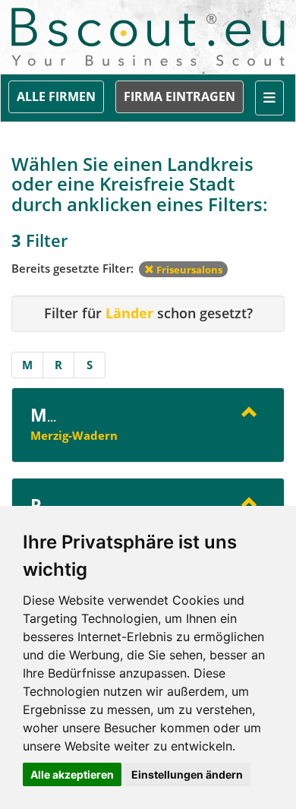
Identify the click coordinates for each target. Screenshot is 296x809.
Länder (129, 313)
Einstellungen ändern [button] (187, 774)
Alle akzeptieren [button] (72, 774)
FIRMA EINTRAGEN (179, 96)
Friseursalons (188, 270)
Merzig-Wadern (74, 435)
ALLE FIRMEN (56, 96)
